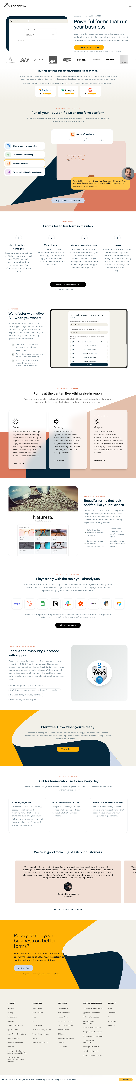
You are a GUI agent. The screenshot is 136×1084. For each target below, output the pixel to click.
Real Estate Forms (65, 1023)
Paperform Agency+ (15, 1027)
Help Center (37, 1010)
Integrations (12, 1019)
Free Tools (11, 1049)
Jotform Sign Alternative (92, 1057)
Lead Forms (62, 1049)
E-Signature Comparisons (93, 1038)
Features (10, 1010)
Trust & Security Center (42, 1032)
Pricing (10, 1015)
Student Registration (66, 1040)
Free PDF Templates (15, 1044)
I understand (126, 1079)
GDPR (35, 1040)
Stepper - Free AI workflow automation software (15, 1061)
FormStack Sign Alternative (89, 1043)
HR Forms (61, 1036)
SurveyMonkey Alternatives (88, 1024)
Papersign (11, 1023)
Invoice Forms (63, 1019)
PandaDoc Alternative (91, 1053)
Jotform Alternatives (91, 1019)
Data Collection (64, 1015)
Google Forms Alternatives (93, 1034)
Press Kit (111, 1027)
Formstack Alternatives (92, 1030)
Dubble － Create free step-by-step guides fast (17, 1054)
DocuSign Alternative (91, 1049)
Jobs (109, 1019)
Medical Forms (63, 1032)
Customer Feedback (65, 1027)
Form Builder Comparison (93, 1010)
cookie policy (71, 1079)
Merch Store (112, 1023)
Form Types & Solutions (16, 1036)
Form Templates (13, 1040)
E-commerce (63, 1010)
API (34, 1023)
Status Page (37, 1027)
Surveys (61, 1044)
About (110, 1010)
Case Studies (38, 1015)
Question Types (13, 1032)
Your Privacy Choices (41, 1036)
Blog (34, 1019)
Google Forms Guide (40, 1044)
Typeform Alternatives (91, 1015)
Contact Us (112, 1015)
